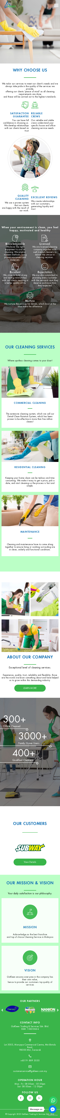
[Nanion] (30, 1014)
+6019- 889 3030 (30, 1060)
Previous (2, 1010)
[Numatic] (12, 1014)
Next (57, 1010)
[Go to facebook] (52, 1109)
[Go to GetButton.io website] (53, 1115)
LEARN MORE (30, 688)
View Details (30, 862)
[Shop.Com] (48, 1014)
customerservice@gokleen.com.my (30, 1071)
